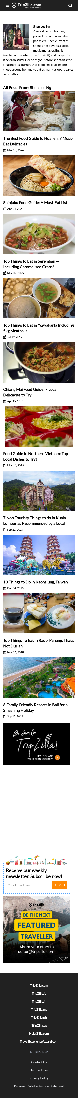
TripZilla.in (39, 1001)
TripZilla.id (39, 993)
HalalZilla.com (39, 1033)
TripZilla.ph (39, 1017)
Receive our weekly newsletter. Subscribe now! (34, 873)
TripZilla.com (39, 985)
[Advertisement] (39, 805)
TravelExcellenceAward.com (39, 1041)
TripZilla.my (39, 1009)
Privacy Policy (39, 1078)
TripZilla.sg (39, 1025)
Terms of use (39, 1070)
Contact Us (39, 1062)
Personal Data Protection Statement (39, 1086)
